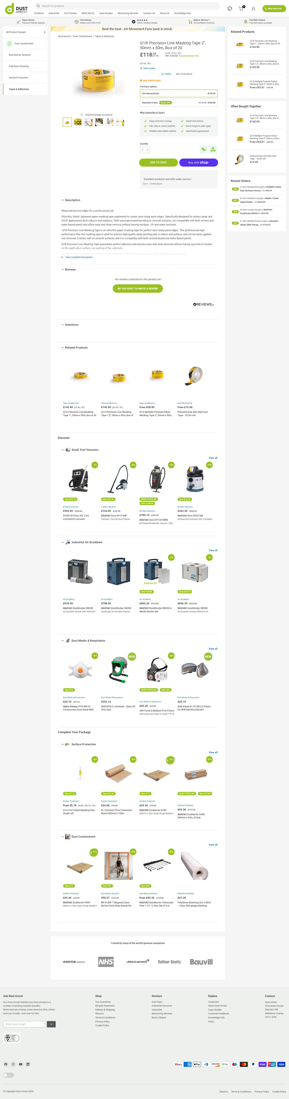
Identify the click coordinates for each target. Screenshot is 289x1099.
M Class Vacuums (70, 507)
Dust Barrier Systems (20, 55)
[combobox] (127, 6)
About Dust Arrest (217, 1005)
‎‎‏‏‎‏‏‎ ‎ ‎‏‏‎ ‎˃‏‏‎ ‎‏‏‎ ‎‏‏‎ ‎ (51, 1024)
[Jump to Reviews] (78, 269)
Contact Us (149, 13)
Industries (54, 13)
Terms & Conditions (105, 1017)
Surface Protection (18, 77)
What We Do (88, 13)
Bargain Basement (105, 1005)
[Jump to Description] (82, 200)
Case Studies (106, 13)
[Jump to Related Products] (90, 347)
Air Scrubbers (68, 599)
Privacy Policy (102, 1021)
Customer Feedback (218, 1013)
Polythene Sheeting (19, 66)
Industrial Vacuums (162, 1005)
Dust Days (157, 1001)
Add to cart (158, 162)
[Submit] (38, 6)
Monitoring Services (128, 13)
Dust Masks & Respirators (74, 697)
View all (213, 457)
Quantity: (144, 143)
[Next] (209, 493)
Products (39, 13)
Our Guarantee (103, 1001)
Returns (99, 1013)
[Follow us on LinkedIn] (28, 1064)
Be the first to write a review (138, 288)
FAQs (211, 1021)
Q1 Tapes (166, 74)
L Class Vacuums (108, 507)
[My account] (253, 9)
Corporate (213, 1001)
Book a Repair (159, 1017)
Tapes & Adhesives (19, 89)
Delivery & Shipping (105, 1009)
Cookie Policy (102, 1025)
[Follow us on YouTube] (20, 1064)
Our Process (70, 13)
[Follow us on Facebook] (6, 1064)
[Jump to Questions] (81, 324)
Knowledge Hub (182, 13)
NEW (235, 189)
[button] (138, 288)
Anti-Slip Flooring (185, 403)
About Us (164, 13)
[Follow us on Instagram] (13, 1064)
